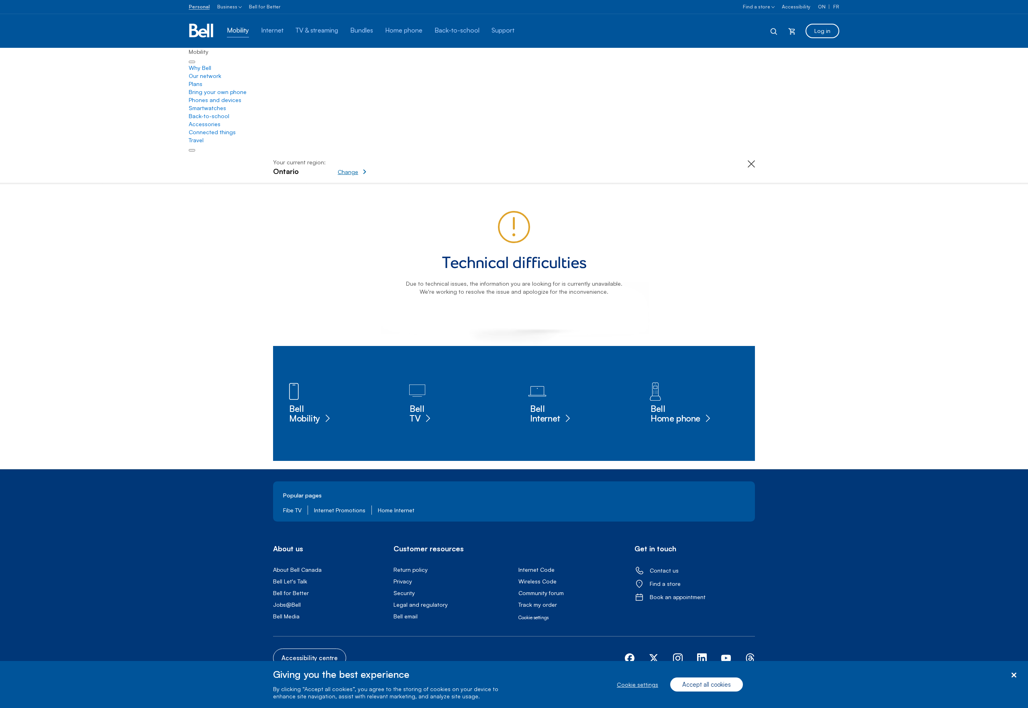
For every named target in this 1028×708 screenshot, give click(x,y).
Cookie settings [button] (533, 617)
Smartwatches (207, 107)
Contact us (664, 570)
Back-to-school (209, 116)
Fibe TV (292, 510)
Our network (205, 75)
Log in (822, 30)
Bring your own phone (218, 91)
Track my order (537, 604)
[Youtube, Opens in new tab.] (726, 658)
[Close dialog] (1014, 675)
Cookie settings (637, 684)
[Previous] (192, 62)
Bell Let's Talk (290, 581)
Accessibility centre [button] (309, 658)
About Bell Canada (297, 569)
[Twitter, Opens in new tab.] (654, 658)
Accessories (204, 124)
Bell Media (286, 616)
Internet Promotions (339, 510)
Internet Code (536, 569)
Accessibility (796, 7)
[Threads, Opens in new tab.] (750, 658)
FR (836, 7)
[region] (514, 684)
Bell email (406, 616)
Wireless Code (537, 581)
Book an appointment (678, 596)
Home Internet (396, 510)
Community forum (541, 592)
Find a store (756, 7)
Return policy (411, 569)
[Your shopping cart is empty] (792, 31)
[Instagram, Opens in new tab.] (678, 658)
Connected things (212, 132)
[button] (380, 168)
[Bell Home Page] (202, 31)
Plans (195, 83)
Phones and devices (215, 99)
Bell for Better (265, 7)
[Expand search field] (774, 31)
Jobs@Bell (287, 604)
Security (404, 592)
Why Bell (200, 67)
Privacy (403, 581)
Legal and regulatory (421, 604)
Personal (199, 7)
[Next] (192, 150)
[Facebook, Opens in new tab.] (629, 658)
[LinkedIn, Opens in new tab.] (702, 658)
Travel (196, 140)
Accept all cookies (706, 684)
